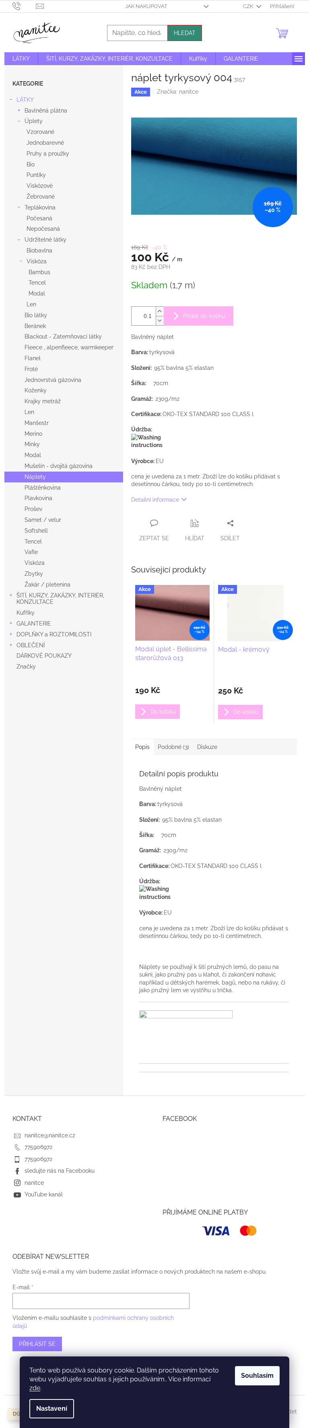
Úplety (34, 121)
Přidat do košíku (204, 316)
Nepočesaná (43, 229)
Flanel (33, 358)
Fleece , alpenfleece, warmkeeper (69, 347)
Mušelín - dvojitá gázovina (59, 466)
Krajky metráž (43, 401)
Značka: (177, 91)
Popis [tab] (142, 747)
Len (31, 304)
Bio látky (36, 315)
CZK (248, 6)
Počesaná (39, 218)
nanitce (34, 1183)
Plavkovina (38, 498)
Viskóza (37, 261)
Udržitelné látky (45, 239)
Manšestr (37, 423)
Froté (31, 369)
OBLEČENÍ (30, 645)
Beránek (35, 326)
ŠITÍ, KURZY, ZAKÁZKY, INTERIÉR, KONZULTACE (60, 598)
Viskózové (40, 186)
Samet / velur (43, 520)
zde (34, 1388)
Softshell (36, 530)
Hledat (185, 33)
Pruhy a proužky (48, 153)
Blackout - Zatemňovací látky (63, 336)
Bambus (39, 272)
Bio (31, 164)
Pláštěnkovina (43, 487)
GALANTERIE (33, 623)
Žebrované (41, 196)
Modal (37, 293)
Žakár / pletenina (47, 584)
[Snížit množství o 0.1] (160, 320)
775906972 (38, 1147)
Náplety (35, 477)
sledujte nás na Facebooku (60, 1170)
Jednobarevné (45, 143)
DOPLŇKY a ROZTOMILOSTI (53, 634)
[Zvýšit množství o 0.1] (160, 311)
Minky (32, 444)
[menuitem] (21, 58)
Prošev (33, 509)
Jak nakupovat (146, 6)
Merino (33, 434)
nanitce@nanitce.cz (50, 1135)
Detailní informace (155, 500)
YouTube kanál (44, 1194)
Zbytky (34, 573)
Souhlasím (257, 1375)
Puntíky (36, 175)
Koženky (36, 390)
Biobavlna (39, 250)
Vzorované (40, 132)
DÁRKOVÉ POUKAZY (44, 655)
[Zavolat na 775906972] (24, 6)
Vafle (31, 552)
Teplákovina (40, 207)
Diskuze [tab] (207, 747)
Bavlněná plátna (46, 110)
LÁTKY (25, 99)
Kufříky (25, 612)
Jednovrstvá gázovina (53, 380)
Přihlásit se (37, 1344)
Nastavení (51, 1408)
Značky (26, 666)
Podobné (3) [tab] (173, 747)
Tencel (37, 282)
